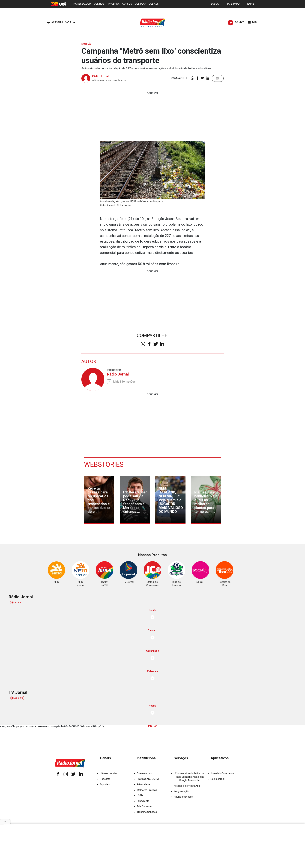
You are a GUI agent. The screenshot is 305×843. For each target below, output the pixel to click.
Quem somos (144, 773)
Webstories (104, 464)
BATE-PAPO (233, 3)
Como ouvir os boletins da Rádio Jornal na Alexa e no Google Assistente (189, 777)
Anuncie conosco (183, 796)
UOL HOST (100, 3)
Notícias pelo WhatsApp (187, 785)
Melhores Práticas (147, 790)
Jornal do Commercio (223, 773)
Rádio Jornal (100, 76)
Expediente (143, 801)
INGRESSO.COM (82, 3)
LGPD (140, 795)
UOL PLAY (140, 3)
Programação (181, 791)
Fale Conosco (144, 806)
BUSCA (215, 3)
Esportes (105, 784)
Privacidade (143, 784)
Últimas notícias (109, 773)
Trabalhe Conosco (147, 812)
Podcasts (105, 779)
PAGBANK (113, 3)
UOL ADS (154, 3)
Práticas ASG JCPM (148, 779)
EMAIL (250, 3)
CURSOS (127, 3)
